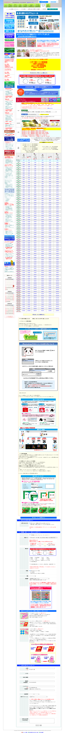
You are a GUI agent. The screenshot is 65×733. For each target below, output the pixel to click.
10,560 (57, 179)
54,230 (57, 255)
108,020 (49, 308)
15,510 (57, 204)
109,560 (35, 285)
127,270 (57, 289)
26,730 (29, 261)
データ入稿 (23, 9)
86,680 (35, 276)
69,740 (35, 270)
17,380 (35, 213)
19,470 (23, 255)
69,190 (23, 304)
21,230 (57, 215)
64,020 (35, 268)
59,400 (35, 263)
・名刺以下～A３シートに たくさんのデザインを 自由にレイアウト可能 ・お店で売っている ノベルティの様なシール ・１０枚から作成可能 (9, 145)
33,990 (50, 268)
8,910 (35, 187)
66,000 (42, 297)
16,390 (57, 206)
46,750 (23, 291)
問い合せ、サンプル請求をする (38, 314)
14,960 (50, 223)
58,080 (23, 297)
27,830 (23, 272)
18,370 (35, 215)
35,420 (23, 280)
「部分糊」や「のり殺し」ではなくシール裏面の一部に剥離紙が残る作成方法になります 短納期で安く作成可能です (9, 269)
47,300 (50, 278)
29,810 (35, 236)
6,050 (29, 187)
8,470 (35, 183)
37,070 (29, 274)
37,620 (57, 240)
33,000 (57, 236)
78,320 (42, 304)
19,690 (35, 217)
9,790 (57, 168)
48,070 (35, 253)
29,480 (57, 230)
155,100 (35, 295)
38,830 (35, 244)
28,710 (50, 257)
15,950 (29, 238)
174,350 (57, 297)
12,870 (35, 204)
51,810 (57, 253)
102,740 (49, 306)
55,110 (50, 285)
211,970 (35, 306)
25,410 (50, 251)
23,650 (57, 219)
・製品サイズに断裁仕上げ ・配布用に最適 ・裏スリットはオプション (9, 126)
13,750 (35, 206)
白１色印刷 (32, 572)
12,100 (29, 223)
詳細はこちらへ (50, 108)
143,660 (35, 293)
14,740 (57, 202)
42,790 (23, 289)
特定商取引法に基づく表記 (33, 732)
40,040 (57, 242)
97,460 (50, 304)
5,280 (29, 162)
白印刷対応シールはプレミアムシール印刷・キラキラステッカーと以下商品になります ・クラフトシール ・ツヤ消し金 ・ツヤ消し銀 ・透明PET (9, 197)
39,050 (23, 285)
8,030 (35, 177)
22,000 (35, 221)
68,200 (57, 268)
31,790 (57, 234)
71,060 (50, 293)
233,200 (57, 308)
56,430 (57, 257)
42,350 (57, 244)
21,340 (50, 242)
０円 (23, 160)
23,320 (42, 255)
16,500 (50, 230)
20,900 (29, 249)
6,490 (29, 194)
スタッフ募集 (25, 732)
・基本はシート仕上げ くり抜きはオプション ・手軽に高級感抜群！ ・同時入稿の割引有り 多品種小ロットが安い (9, 168)
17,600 (50, 234)
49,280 (29, 285)
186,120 (57, 299)
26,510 (35, 230)
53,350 (42, 291)
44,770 (50, 276)
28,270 (42, 268)
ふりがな (26, 673)
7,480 (35, 164)
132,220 (35, 291)
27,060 (57, 225)
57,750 (50, 287)
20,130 (57, 213)
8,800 (43, 196)
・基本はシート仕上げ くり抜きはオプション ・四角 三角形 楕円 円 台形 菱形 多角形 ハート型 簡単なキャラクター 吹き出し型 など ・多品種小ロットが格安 (9, 105)
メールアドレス (25, 686)
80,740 (23, 310)
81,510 (50, 297)
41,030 (23, 287)
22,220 (50, 244)
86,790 (50, 299)
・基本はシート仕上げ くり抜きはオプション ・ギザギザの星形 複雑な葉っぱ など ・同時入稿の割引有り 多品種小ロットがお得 (9, 117)
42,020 (50, 274)
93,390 (29, 306)
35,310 (57, 238)
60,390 (50, 289)
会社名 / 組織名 (25, 677)
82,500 (42, 306)
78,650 (29, 299)
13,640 (42, 225)
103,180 (28, 310)
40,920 (42, 280)
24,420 (50, 249)
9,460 (50, 198)
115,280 (35, 287)
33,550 (23, 278)
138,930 (57, 291)
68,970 (29, 295)
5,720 (29, 179)
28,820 (35, 234)
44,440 (29, 280)
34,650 (29, 272)
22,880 (29, 253)
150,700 (57, 293)
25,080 (42, 259)
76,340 (50, 295)
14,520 (50, 221)
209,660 (57, 304)
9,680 (57, 164)
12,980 (42, 221)
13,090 (57, 196)
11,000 (57, 185)
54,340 (23, 295)
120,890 (35, 289)
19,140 (50, 238)
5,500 (29, 168)
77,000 (23, 308)
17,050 (50, 232)
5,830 (29, 185)
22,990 (35, 223)
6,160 (29, 189)
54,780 (35, 259)
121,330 (57, 287)
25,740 (29, 259)
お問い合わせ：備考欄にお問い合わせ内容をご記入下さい (40, 523)
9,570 (57, 162)
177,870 (35, 299)
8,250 (35, 181)
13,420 (57, 198)
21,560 (42, 251)
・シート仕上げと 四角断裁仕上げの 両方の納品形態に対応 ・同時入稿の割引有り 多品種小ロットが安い (9, 159)
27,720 (50, 255)
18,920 (29, 244)
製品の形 (26, 548)
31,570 (23, 276)
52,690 (35, 257)
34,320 (35, 240)
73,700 (29, 297)
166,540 (35, 297)
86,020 (57, 274)
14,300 (23, 240)
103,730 (57, 280)
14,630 (42, 230)
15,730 (23, 244)
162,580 (57, 295)
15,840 (42, 236)
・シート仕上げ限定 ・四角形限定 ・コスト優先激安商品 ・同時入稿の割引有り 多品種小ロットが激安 (9, 93)
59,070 (29, 291)
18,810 (23, 253)
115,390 (57, 285)
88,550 (29, 304)
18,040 (29, 242)
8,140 (35, 179)
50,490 (23, 293)
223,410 (35, 308)
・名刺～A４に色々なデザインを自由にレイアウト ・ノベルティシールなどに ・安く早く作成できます (9, 254)
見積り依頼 (32, 524)
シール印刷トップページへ (14, 9)
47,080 (57, 249)
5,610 (29, 175)
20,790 (35, 219)
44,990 (42, 285)
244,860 (57, 310)
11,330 (50, 208)
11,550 (57, 187)
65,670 (50, 291)
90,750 (42, 310)
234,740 (35, 310)
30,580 (57, 232)
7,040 (24, 204)
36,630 (50, 270)
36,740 (35, 242)
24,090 (23, 268)
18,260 (50, 236)
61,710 (42, 295)
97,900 (57, 278)
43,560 (35, 249)
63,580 (57, 263)
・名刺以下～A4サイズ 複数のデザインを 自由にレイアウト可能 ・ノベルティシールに (9, 232)
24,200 (35, 225)
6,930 (29, 198)
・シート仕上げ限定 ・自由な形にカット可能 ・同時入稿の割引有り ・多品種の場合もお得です (9, 245)
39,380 (50, 272)
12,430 (57, 194)
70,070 (42, 299)
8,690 (35, 185)
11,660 (57, 189)
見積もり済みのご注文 (52, 9)
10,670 (50, 206)
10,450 (57, 177)
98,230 (35, 280)
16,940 (29, 240)
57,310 (42, 293)
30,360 (42, 270)
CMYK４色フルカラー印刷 (35, 570)
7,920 (35, 175)
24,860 (57, 221)
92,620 (35, 278)
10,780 (57, 183)
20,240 (50, 240)
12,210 (35, 202)
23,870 (29, 255)
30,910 (50, 261)
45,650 (35, 251)
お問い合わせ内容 (25, 718)
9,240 (35, 189)
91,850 (57, 276)
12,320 (50, 213)
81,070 (35, 274)
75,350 (35, 272)
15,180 (35, 208)
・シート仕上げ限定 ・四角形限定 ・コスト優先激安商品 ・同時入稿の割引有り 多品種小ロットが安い (9, 206)
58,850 (57, 259)
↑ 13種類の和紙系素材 (9, 134)
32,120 (35, 238)
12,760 (23, 236)
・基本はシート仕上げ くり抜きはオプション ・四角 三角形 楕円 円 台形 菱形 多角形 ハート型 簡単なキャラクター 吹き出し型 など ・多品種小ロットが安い (9, 216)
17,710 (57, 208)
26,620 (50, 253)
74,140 (57, 270)
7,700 (50, 168)
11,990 (23, 232)
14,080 (29, 232)
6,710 (29, 196)
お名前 (27, 668)
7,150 (35, 162)
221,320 (57, 306)
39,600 (29, 276)
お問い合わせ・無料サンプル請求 (33, 9)
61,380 (57, 261)
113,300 (50, 310)
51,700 (29, 287)
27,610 (35, 232)
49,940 (50, 280)
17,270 (23, 249)
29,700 (29, 268)
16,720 (42, 238)
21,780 (29, 251)
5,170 (24, 162)
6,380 (24, 196)
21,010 (23, 259)
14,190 (57, 200)
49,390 (57, 251)
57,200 (35, 261)
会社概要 (41, 732)
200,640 (35, 304)
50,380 (35, 255)
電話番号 (26, 681)
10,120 (29, 215)
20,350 (23, 257)
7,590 (43, 162)
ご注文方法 (44, 9)
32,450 (42, 272)
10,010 (57, 170)
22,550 (57, 217)
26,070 (57, 223)
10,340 (57, 175)
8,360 (43, 189)
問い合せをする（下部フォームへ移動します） (39, 72)
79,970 (57, 272)
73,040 (23, 306)
